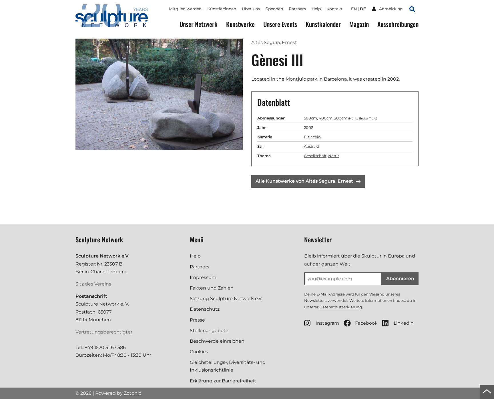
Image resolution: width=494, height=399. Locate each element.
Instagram (327, 323)
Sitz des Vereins (93, 284)
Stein (316, 137)
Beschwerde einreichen (217, 341)
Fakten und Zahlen (212, 288)
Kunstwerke (240, 24)
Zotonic (132, 393)
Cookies (199, 351)
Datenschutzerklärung (340, 307)
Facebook (366, 323)
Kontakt (334, 8)
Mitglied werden (185, 8)
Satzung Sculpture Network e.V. (226, 298)
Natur (333, 155)
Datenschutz (205, 309)
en (354, 8)
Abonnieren (400, 278)
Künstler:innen (221, 8)
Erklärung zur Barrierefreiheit (223, 381)
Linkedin (404, 323)
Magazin (359, 24)
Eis (306, 137)
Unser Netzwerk (199, 24)
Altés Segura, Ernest (274, 42)
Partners (297, 8)
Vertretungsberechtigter (103, 332)
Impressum (203, 277)
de (363, 8)
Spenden (274, 8)
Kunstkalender (323, 24)
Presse (197, 320)
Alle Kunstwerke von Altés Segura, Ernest (304, 181)
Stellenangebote (209, 330)
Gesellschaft (315, 155)
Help (316, 8)
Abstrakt (311, 146)
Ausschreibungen (398, 24)
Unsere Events (280, 24)
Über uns (251, 8)
